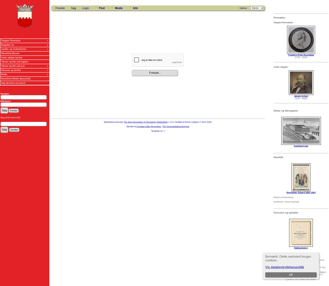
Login (85, 8)
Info (135, 8)
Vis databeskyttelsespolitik (284, 267)
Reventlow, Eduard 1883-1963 (301, 192)
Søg (73, 8)
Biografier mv (7, 45)
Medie (119, 8)
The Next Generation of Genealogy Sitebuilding (146, 122)
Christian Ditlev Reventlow (148, 126)
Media (4, 74)
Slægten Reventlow (10, 40)
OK (291, 274)
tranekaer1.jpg (301, 146)
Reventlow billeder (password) (16, 78)
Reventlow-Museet (10, 53)
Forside (60, 8)
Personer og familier (11, 70)
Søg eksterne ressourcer (13, 83)
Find (102, 8)
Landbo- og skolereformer (13, 49)
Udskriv (243, 8)
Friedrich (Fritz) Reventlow (301, 55)
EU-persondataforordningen (176, 126)
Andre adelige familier (11, 57)
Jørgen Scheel (301, 96)
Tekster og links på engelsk (14, 61)
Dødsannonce (301, 248)
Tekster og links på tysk (13, 66)
